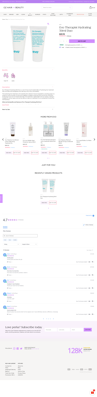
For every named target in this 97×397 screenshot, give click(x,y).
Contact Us (86, 1)
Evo (7, 19)
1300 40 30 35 (5, 1)
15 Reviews (69, 36)
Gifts (61, 14)
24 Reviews (13, 147)
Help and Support (10, 363)
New (17, 14)
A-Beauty (30, 14)
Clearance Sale (70, 14)
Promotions (80, 14)
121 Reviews (84, 146)
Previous (3, 139)
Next (93, 139)
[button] (10, 262)
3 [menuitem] (50, 318)
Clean (23, 14)
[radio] (5, 240)
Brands (11, 14)
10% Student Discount (21, 1)
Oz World (92, 1)
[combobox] (11, 244)
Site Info (20, 363)
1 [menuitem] (46, 318)
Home (3, 19)
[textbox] (93, 251)
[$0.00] (90, 7)
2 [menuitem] (48, 318)
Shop (5, 14)
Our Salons (12, 1)
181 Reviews (48, 147)
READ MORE (5, 105)
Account (71, 1)
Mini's (44, 14)
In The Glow (90, 14)
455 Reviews (66, 147)
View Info (8, 152)
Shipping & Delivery (78, 1)
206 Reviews (31, 146)
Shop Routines (53, 14)
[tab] (88, 225)
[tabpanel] (13, 138)
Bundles (37, 14)
